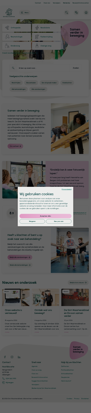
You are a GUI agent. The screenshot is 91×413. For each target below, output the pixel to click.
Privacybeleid (66, 189)
